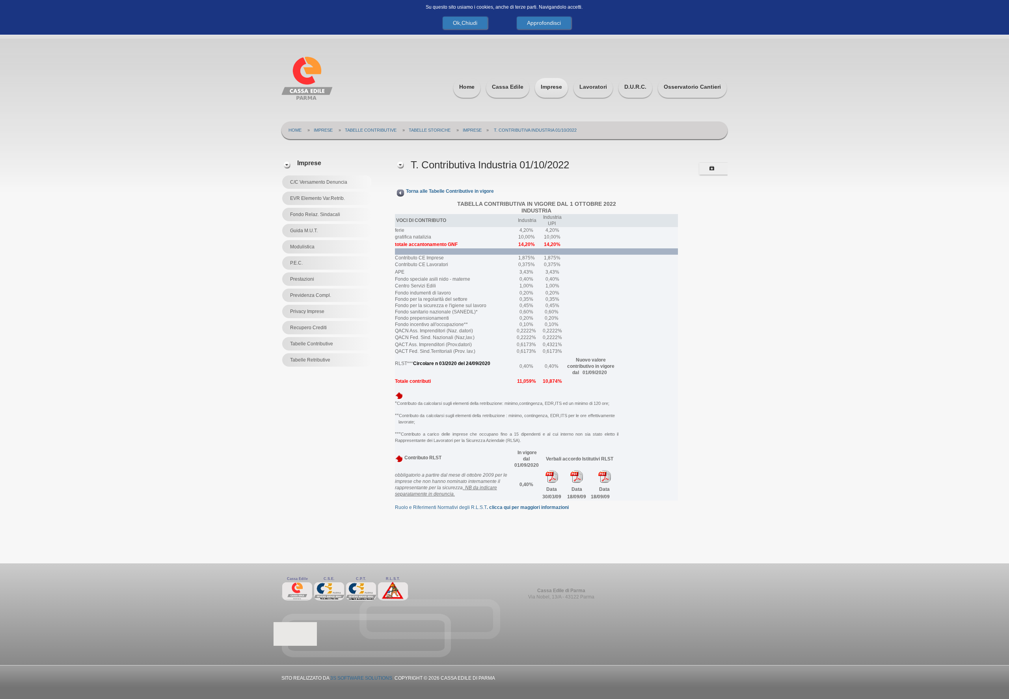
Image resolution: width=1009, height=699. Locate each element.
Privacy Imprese (307, 311)
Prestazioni (302, 279)
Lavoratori (593, 87)
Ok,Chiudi (465, 23)
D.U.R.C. (635, 87)
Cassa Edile (507, 87)
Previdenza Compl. (310, 295)
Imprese (551, 87)
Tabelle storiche (430, 130)
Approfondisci (544, 23)
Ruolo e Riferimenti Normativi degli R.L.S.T (482, 507)
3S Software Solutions (361, 678)
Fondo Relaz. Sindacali (315, 214)
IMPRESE (472, 130)
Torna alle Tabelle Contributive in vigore (450, 191)
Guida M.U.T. (304, 230)
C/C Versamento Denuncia (318, 182)
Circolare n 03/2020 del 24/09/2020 (451, 363)
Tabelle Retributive (310, 360)
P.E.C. (296, 263)
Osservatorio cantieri (692, 87)
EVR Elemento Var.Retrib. (317, 198)
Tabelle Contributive (371, 130)
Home (467, 87)
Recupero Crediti (308, 327)
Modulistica (302, 247)
